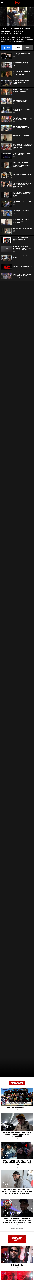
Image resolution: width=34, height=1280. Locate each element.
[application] (17, 16)
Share (8, 47)
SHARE (18, 47)
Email (29, 47)
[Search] (31, 2)
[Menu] (2, 2)
